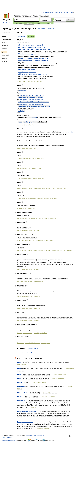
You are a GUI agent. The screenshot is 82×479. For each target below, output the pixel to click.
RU (72, 12)
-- (35, 198)
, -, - (50, 218)
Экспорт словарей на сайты (9, 440)
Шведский (4, 58)
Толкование (21, 36)
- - (33, 58)
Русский (4, 52)
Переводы (29, 23)
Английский (5, 45)
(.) (36, 230)
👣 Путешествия (7, 437)
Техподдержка (29, 435)
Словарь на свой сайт (62, 12)
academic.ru (6, 22)
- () (39, 188)
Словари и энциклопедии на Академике (31, 16)
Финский (4, 36)
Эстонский (4, 61)
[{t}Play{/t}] (22, 39)
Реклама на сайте (39, 435)
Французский (5, 55)
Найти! (70, 20)
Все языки (4, 42)
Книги (38, 23)
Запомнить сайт (48, 12)
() (21, 111)
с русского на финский (46, 28)
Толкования (18, 23)
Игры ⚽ (48, 23)
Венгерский (5, 48)
